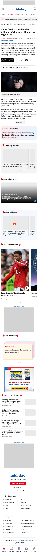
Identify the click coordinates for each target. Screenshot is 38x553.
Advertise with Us (10, 526)
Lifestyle (23, 502)
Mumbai (8, 499)
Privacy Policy (9, 532)
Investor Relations (27, 526)
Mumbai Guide (25, 508)
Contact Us (8, 523)
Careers (7, 529)
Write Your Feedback (18, 483)
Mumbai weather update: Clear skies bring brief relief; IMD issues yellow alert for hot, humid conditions (18, 135)
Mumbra (6, 114)
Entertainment (10, 502)
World (7, 508)
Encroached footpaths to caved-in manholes (17, 19)
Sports (22, 499)
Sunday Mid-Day (25, 505)
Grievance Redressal (27, 523)
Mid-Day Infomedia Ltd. (24, 540)
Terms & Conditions (27, 520)
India (6, 505)
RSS (22, 529)
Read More (19, 122)
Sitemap (24, 532)
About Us (8, 520)
